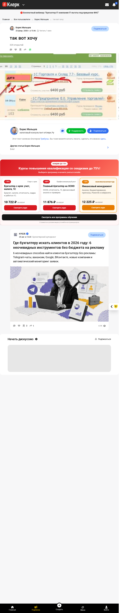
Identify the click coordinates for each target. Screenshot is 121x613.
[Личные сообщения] (107, 4)
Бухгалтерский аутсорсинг (44, 237)
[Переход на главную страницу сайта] (10, 4)
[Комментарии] (11, 49)
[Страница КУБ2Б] (15, 234)
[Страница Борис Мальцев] (12, 28)
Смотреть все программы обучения (59, 217)
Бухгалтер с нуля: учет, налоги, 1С (17, 187)
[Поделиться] (25, 49)
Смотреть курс (20, 208)
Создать (59, 609)
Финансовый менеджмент (97, 186)
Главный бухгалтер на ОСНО (59, 186)
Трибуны (44, 139)
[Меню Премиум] (23, 4)
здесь (103, 139)
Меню (82, 610)
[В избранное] (20, 49)
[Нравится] (15, 49)
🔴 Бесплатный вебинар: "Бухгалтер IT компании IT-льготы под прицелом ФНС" (59, 12)
